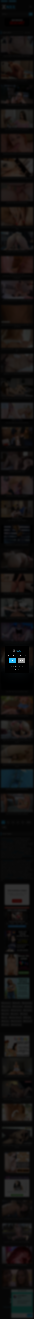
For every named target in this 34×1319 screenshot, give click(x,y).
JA (12, 660)
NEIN (21, 660)
